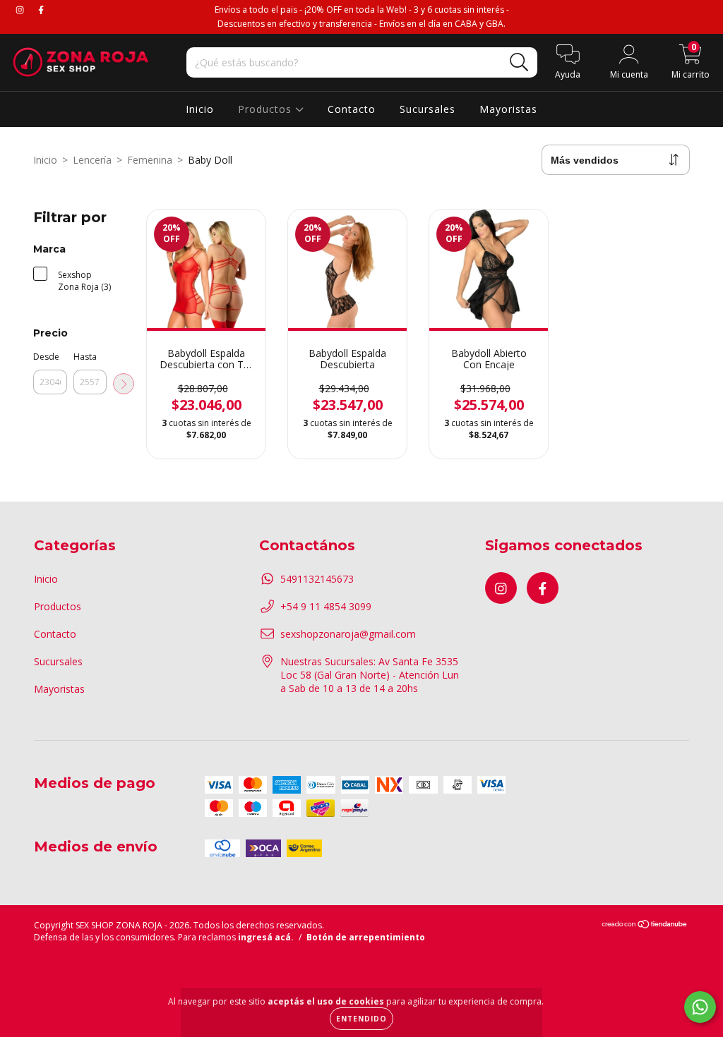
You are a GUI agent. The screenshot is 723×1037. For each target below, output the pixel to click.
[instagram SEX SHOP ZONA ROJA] (21, 9)
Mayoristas (508, 109)
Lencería (92, 159)
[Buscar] (519, 62)
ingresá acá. (266, 937)
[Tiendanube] (645, 926)
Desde (46, 357)
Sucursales (427, 109)
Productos (266, 109)
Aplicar (123, 383)
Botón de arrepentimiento (365, 937)
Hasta (85, 357)
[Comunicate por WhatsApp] (700, 1007)
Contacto (352, 109)
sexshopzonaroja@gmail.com (348, 634)
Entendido (361, 1019)
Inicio (200, 109)
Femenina (149, 159)
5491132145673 (317, 579)
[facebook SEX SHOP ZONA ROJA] (41, 9)
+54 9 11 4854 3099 (325, 606)
